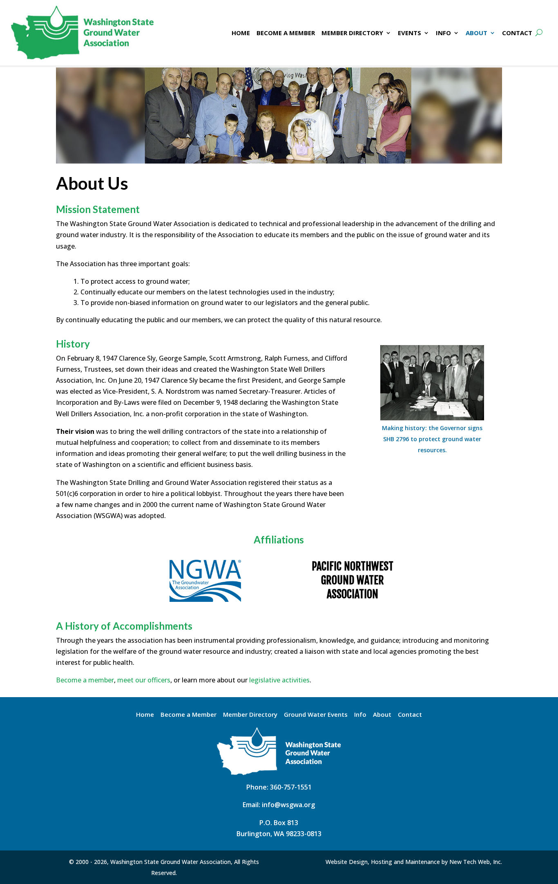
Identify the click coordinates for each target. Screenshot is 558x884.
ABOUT (476, 33)
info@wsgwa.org (288, 804)
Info (360, 714)
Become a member (85, 679)
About (382, 714)
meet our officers (143, 679)
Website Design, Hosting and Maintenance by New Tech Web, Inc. (414, 862)
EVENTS (409, 33)
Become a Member (189, 714)
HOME (241, 33)
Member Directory (250, 714)
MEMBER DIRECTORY (352, 33)
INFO (443, 33)
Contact (410, 714)
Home (145, 714)
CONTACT (517, 33)
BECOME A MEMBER (286, 33)
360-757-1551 (291, 787)
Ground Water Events (316, 714)
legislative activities (279, 679)
